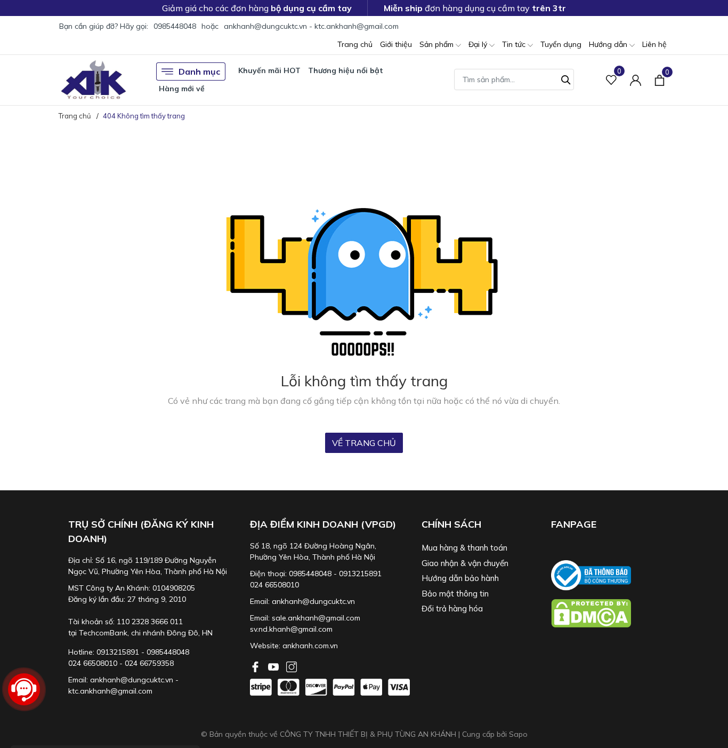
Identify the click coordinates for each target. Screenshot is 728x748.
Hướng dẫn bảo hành (460, 578)
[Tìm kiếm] (566, 78)
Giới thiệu (396, 44)
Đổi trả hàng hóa (452, 608)
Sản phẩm (437, 44)
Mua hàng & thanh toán (464, 548)
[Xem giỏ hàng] (659, 79)
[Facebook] (256, 666)
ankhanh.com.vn (310, 645)
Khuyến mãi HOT (269, 70)
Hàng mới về (182, 88)
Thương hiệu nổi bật (345, 70)
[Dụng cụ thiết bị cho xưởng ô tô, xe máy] (94, 80)
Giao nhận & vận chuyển (465, 563)
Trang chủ (355, 44)
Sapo (518, 734)
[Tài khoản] (635, 79)
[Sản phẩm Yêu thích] (611, 79)
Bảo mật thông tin (455, 593)
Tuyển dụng (560, 44)
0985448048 (174, 26)
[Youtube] (274, 666)
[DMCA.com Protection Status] (610, 613)
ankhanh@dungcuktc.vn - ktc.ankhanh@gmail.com (311, 26)
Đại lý (478, 44)
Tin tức (515, 44)
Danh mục (199, 71)
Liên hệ (654, 44)
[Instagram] (291, 666)
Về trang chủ (364, 442)
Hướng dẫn (609, 44)
